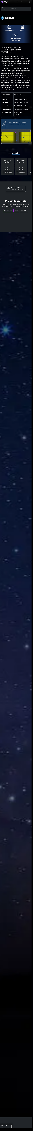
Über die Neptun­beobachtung (16, 39)
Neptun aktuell (9, 29)
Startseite (13, 8)
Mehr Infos (24, 211)
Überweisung (8, 211)
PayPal (16, 211)
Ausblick (22, 30)
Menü (27, 2)
